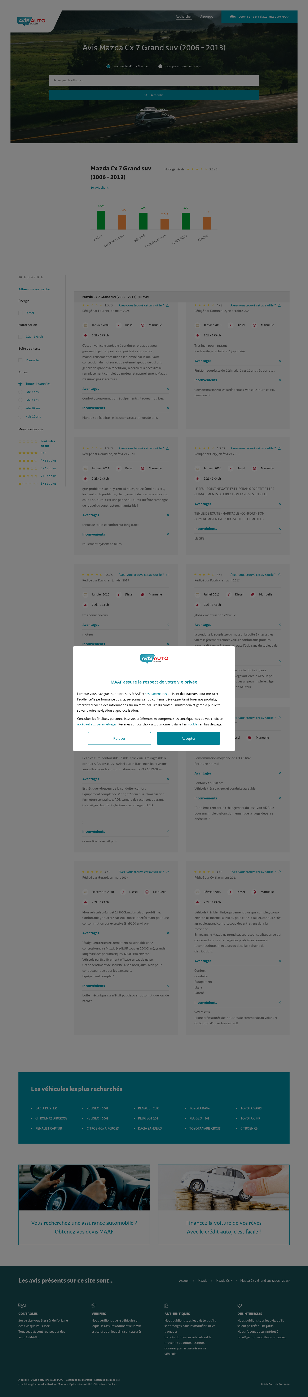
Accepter (189, 738)
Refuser (119, 738)
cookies (193, 724)
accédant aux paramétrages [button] (97, 724)
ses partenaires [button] (156, 693)
